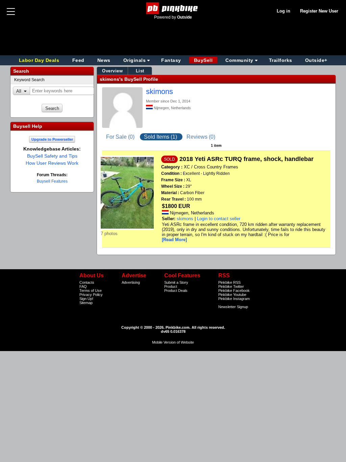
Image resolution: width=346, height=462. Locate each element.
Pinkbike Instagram (234, 299)
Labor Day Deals (40, 60)
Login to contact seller (218, 218)
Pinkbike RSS (229, 282)
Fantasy (171, 60)
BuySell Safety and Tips (52, 156)
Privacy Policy (91, 295)
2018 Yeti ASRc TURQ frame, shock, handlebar (246, 159)
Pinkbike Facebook (234, 290)
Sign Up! (86, 299)
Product (170, 286)
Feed (78, 60)
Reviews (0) (201, 137)
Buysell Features (52, 181)
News (103, 60)
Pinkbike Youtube (232, 295)
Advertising (131, 282)
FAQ (83, 286)
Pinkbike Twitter (231, 286)
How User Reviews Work (52, 163)
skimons (159, 91)
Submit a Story (176, 282)
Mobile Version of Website (173, 342)
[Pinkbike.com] (173, 8)
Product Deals (176, 290)
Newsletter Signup (233, 307)
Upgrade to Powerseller (52, 139)
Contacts (86, 282)
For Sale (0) (121, 137)
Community (239, 60)
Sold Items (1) (161, 137)
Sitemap (86, 303)
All (18, 91)
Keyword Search (29, 79)
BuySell (203, 60)
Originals (134, 60)
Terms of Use (90, 290)
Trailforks (280, 60)
